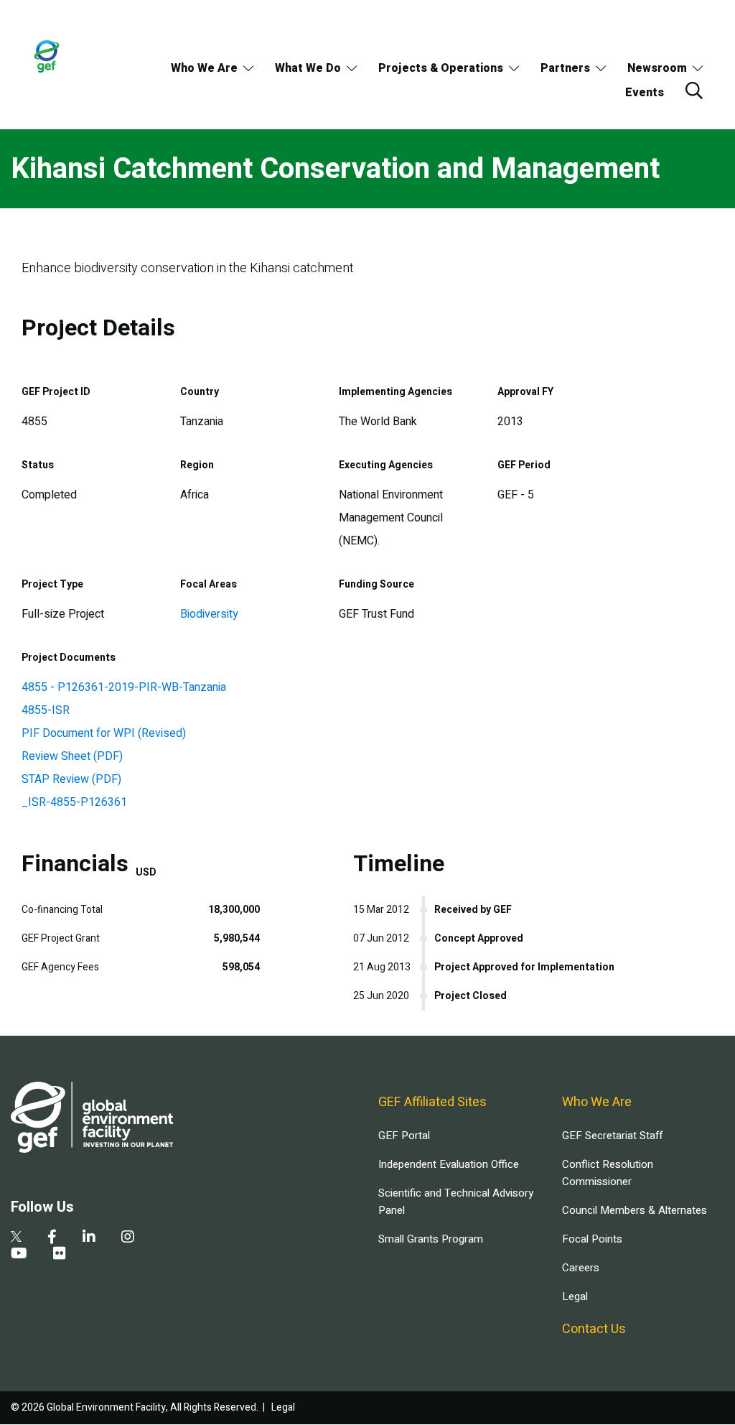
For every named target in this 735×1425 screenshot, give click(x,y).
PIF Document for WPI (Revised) (104, 733)
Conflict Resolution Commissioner (607, 1172)
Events (644, 92)
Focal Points (592, 1239)
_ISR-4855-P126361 (74, 802)
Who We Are (204, 68)
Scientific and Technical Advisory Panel (455, 1201)
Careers (580, 1268)
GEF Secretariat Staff (612, 1135)
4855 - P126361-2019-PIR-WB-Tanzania (124, 687)
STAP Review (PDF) (71, 779)
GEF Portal (404, 1135)
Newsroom (657, 68)
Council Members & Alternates (634, 1210)
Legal (575, 1296)
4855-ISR (46, 710)
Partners (565, 68)
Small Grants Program (430, 1239)
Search (694, 90)
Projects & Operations (440, 68)
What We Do (308, 68)
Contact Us (594, 1329)
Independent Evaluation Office (448, 1164)
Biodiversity (209, 614)
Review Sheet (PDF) (72, 756)
